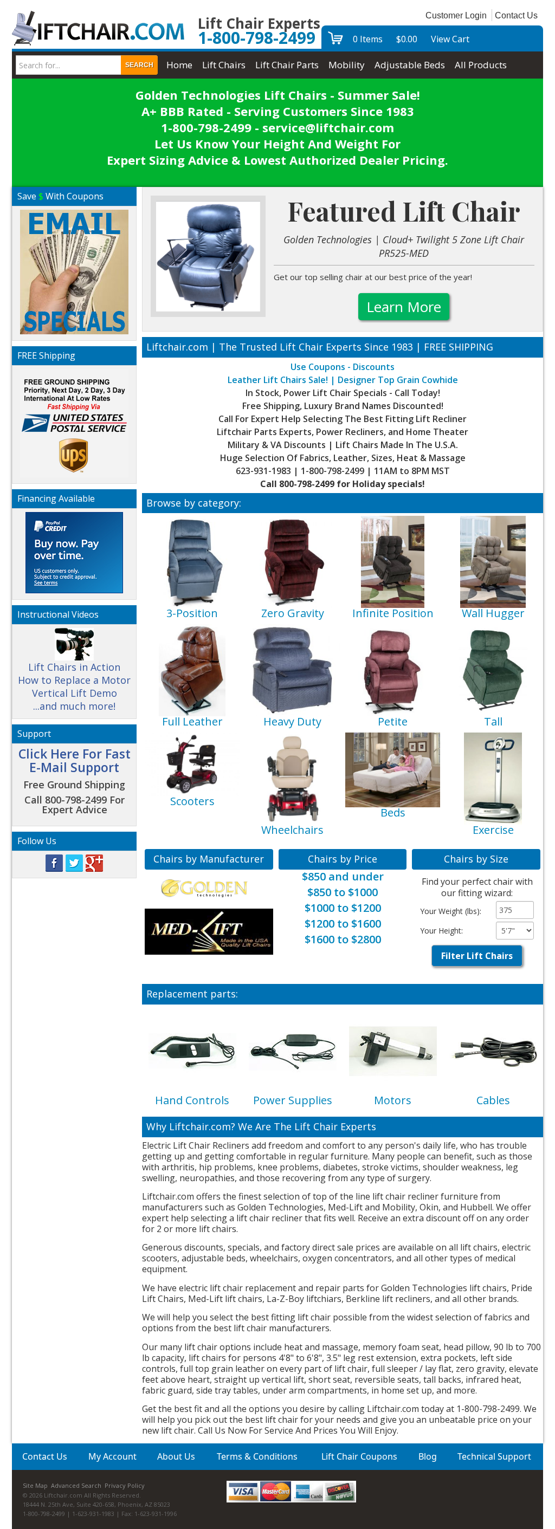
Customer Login (456, 15)
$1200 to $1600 (343, 923)
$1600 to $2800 (343, 939)
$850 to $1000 (342, 892)
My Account (112, 1456)
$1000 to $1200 (343, 907)
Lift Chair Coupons (359, 1456)
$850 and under (343, 876)
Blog (427, 1456)
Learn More (403, 306)
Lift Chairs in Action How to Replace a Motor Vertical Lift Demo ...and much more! (74, 686)
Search (139, 65)
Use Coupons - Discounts (343, 367)
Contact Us (516, 15)
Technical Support (494, 1456)
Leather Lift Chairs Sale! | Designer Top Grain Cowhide (343, 380)
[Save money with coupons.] (74, 270)
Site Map (35, 1485)
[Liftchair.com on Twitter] (74, 862)
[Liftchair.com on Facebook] (54, 862)
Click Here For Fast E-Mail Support (74, 760)
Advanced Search (76, 1485)
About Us (176, 1456)
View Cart (450, 39)
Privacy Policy (125, 1485)
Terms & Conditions (257, 1456)
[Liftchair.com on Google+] (94, 862)
